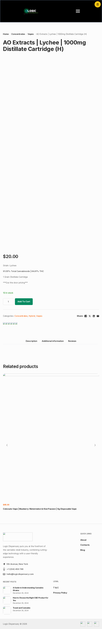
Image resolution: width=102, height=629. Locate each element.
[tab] (31, 341)
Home (6, 34)
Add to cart (24, 301)
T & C (55, 587)
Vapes (31, 34)
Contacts (84, 545)
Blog (82, 550)
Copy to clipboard (98, 4)
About (83, 540)
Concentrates (18, 34)
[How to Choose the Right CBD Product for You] (7, 600)
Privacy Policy (60, 592)
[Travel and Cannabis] (7, 610)
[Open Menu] (78, 11)
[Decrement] (5, 301)
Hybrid (32, 316)
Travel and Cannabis (21, 608)
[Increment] (11, 301)
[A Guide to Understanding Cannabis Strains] (7, 590)
